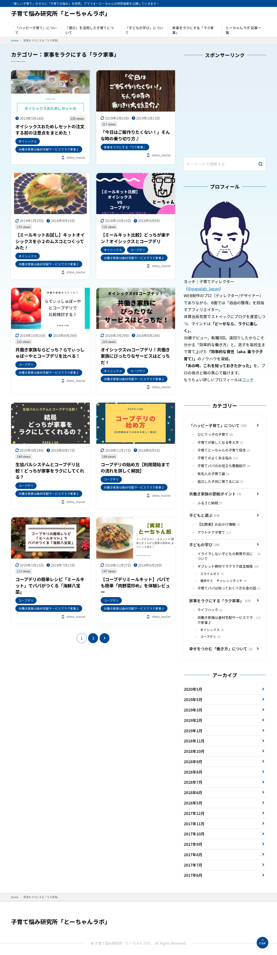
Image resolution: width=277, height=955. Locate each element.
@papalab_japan (203, 288)
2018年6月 (193, 792)
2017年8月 (193, 854)
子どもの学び (204, 544)
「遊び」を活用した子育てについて (89, 30)
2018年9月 (193, 761)
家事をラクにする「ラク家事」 (193, 30)
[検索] (260, 164)
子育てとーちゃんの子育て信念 (223, 450)
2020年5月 (193, 689)
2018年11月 (194, 740)
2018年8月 (193, 772)
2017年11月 (194, 823)
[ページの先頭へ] (262, 943)
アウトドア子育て (214, 532)
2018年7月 (193, 782)
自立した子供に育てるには (220, 481)
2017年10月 (194, 833)
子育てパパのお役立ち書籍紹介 (223, 465)
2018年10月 (194, 751)
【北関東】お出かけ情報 (218, 524)
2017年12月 (194, 813)
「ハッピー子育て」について (36, 30)
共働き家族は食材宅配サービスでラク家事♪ (229, 620)
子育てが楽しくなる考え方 (220, 442)
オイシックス (212, 629)
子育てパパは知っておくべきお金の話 (228, 588)
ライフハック (209, 609)
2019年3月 (193, 710)
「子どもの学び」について (144, 30)
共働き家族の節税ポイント (215, 494)
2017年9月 (193, 844)
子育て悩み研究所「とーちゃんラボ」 (60, 13)
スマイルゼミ (212, 573)
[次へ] (105, 638)
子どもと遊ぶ (204, 515)
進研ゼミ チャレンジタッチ (223, 580)
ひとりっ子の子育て (215, 434)
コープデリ (210, 636)
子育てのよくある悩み (217, 457)
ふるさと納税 (209, 502)
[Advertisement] (225, 108)
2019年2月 (193, 720)
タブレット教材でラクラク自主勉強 (228, 566)
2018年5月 (193, 803)
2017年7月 (193, 865)
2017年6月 (193, 875)
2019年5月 (193, 699)
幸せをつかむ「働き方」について (221, 648)
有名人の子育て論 (213, 473)
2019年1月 (193, 730)
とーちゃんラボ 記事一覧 (243, 30)
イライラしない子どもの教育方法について (229, 556)
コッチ (248, 379)
